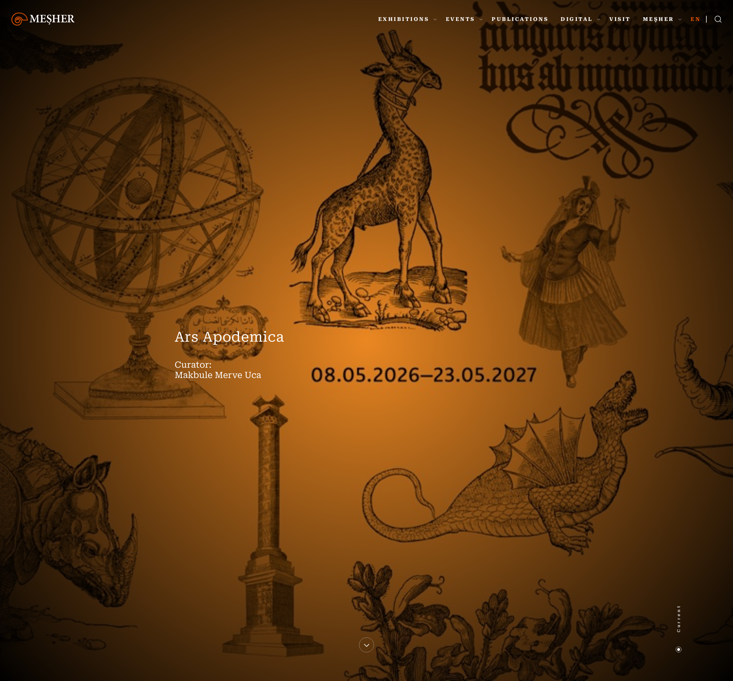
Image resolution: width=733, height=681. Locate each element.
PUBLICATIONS (520, 19)
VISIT (620, 19)
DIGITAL (578, 19)
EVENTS (462, 19)
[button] (678, 649)
